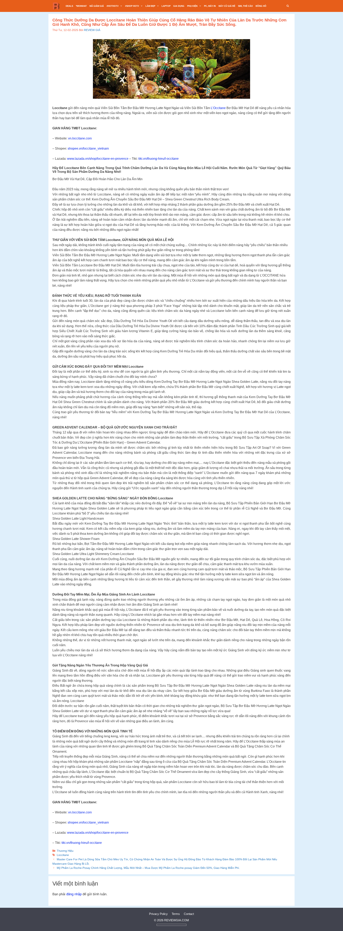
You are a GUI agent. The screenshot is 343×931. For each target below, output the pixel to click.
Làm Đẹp (150, 6)
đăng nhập (74, 894)
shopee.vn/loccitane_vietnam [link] (88, 148)
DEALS (69, 6)
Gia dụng (178, 6)
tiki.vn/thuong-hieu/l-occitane (158, 158)
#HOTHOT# (113, 6)
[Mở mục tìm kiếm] (288, 6)
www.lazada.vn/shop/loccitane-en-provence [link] (97, 158)
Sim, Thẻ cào (245, 6)
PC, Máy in (210, 6)
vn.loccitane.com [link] (80, 138)
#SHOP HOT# (132, 6)
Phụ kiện (192, 6)
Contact (189, 914)
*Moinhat (81, 6)
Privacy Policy (158, 914)
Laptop (166, 6)
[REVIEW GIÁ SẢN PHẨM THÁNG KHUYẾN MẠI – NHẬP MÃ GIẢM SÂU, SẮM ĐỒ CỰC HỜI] (57, 6)
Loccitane (63, 855)
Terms (176, 914)
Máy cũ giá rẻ (227, 6)
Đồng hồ (261, 6)
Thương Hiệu (65, 850)
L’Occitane (218, 108)
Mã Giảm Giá (97, 6)
